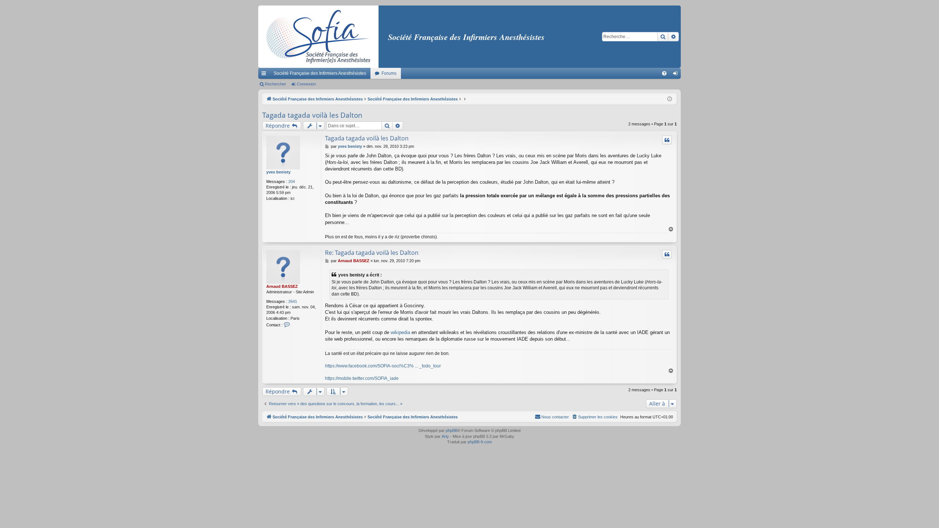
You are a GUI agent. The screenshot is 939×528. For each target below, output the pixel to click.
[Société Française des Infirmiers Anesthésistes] (318, 37)
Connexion (306, 84)
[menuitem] (664, 73)
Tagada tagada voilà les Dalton (312, 115)
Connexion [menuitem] (677, 75)
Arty (445, 436)
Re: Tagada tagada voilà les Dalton (372, 252)
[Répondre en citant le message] (667, 140)
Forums (389, 73)
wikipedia (400, 332)
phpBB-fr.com (480, 442)
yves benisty (278, 172)
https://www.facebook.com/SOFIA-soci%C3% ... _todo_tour (383, 365)
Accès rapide (265, 75)
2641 (292, 301)
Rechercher (275, 84)
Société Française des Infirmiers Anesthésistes (320, 73)
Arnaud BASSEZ (282, 286)
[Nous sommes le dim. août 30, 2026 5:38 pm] (669, 99)
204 (291, 181)
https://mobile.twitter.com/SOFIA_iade (362, 378)
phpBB (451, 430)
